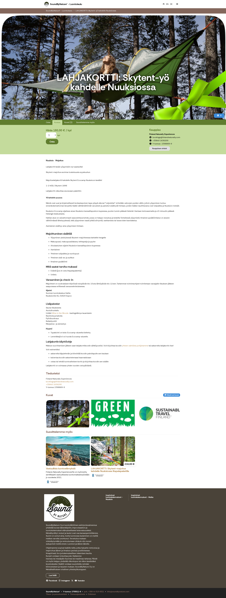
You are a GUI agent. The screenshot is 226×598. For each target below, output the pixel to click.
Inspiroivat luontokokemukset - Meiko (142, 496)
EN (167, 4)
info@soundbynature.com (118, 591)
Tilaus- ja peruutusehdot (56, 594)
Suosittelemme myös (85, 122)
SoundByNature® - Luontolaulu (59, 10)
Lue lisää (52, 575)
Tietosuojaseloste (77, 594)
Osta (48, 122)
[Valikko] (177, 4)
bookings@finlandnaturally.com (59, 381)
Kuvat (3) (68, 122)
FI (163, 4)
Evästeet (92, 594)
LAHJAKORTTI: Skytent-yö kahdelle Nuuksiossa (96, 10)
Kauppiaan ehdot (159, 148)
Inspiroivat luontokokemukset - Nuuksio (114, 497)
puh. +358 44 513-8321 (94, 591)
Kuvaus (57, 122)
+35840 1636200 (54, 384)
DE (171, 4)
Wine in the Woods (60, 313)
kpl (58, 135)
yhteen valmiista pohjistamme (135, 345)
